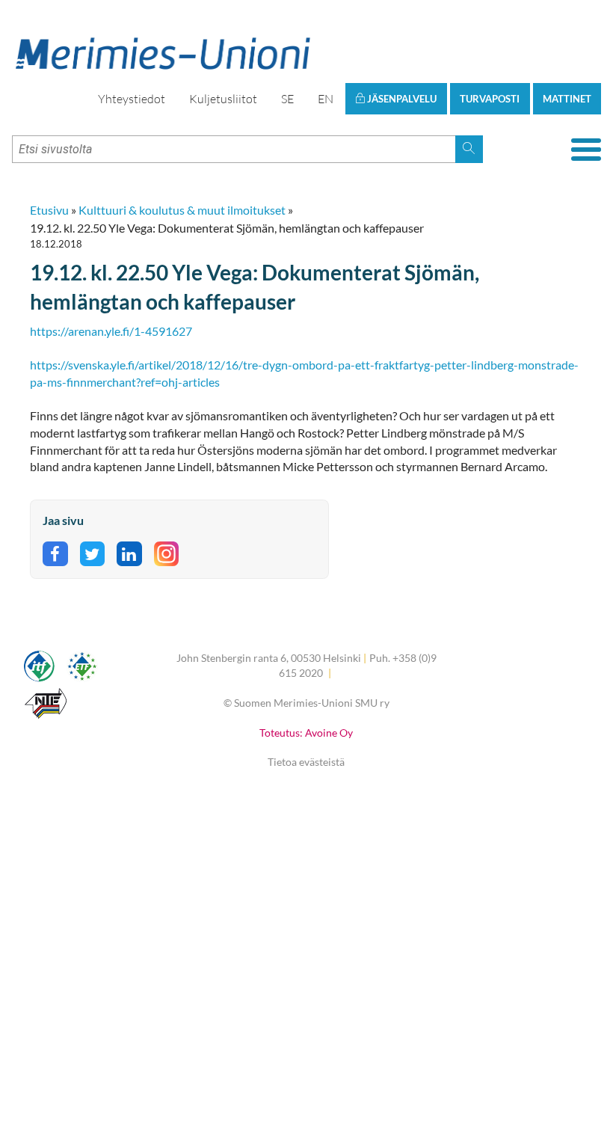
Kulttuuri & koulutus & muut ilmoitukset (182, 210)
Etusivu (49, 210)
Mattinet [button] (567, 99)
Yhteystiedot (131, 98)
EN (325, 98)
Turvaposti (490, 99)
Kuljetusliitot (223, 98)
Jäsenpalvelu (401, 99)
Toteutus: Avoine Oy (306, 732)
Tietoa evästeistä (306, 761)
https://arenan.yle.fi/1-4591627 (111, 331)
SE (287, 98)
